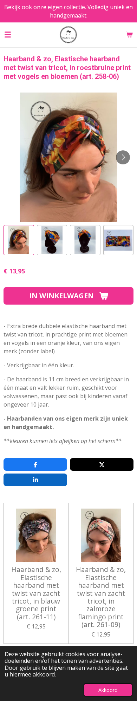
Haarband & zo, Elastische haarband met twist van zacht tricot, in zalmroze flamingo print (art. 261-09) (101, 597)
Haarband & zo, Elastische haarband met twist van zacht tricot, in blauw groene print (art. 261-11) (36, 593)
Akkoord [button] (108, 690)
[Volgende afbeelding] (123, 157)
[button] (19, 240)
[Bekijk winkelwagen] (129, 34)
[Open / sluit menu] (7, 34)
